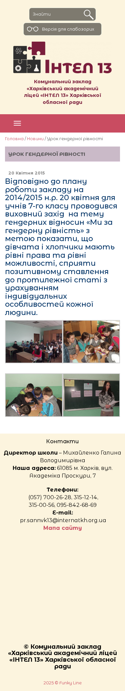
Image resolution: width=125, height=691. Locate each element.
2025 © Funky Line (63, 682)
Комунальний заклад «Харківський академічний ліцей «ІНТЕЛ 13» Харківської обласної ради (62, 92)
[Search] (89, 15)
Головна (14, 138)
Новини (35, 138)
